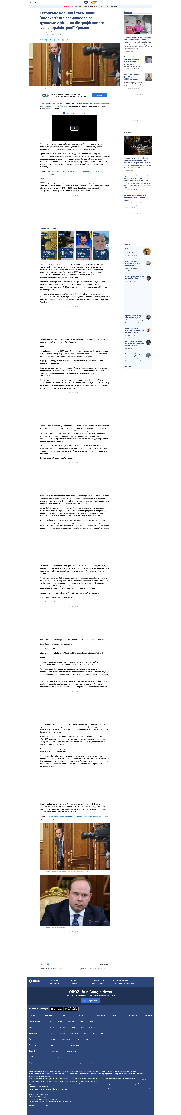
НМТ (102, 1033)
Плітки (61, 1063)
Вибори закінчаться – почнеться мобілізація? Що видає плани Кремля (133, 251)
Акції (77, 1039)
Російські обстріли (112, 6)
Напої (62, 1045)
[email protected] (50, 1101)
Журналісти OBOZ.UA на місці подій (123, 983)
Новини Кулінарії (74, 1045)
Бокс (82, 1027)
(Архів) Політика (49, 32)
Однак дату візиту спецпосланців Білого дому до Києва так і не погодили (138, 166)
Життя (80, 1015)
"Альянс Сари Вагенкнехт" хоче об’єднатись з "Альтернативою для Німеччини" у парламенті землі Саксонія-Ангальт (138, 46)
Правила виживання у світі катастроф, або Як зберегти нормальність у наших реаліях (134, 318)
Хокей (73, 1027)
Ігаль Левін (128, 256)
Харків (60, 1021)
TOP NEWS (128, 133)
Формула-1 (92, 1027)
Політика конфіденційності (121, 980)
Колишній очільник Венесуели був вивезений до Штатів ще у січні (133, 84)
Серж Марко (128, 348)
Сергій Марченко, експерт (132, 361)
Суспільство (132, 1015)
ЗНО (94, 1033)
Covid (80, 1057)
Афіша (52, 1063)
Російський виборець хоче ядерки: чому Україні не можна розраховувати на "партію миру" (134, 356)
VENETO (101, 6)
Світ (63, 1015)
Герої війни (67, 6)
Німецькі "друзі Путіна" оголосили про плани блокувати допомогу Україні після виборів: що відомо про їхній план (137, 39)
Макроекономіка (71, 1051)
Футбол (52, 1027)
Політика (48, 1015)
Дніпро (82, 1021)
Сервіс (86, 1039)
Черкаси (91, 1021)
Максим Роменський (130, 322)
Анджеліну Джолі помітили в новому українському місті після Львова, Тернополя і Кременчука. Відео (131, 59)
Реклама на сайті (55, 983)
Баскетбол (63, 1027)
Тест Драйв (53, 1039)
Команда (73, 980)
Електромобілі (66, 1039)
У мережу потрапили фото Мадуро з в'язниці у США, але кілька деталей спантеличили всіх (133, 77)
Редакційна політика (58, 968)
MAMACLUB (70, 1057)
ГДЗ (51, 1033)
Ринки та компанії (55, 1051)
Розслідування (100, 1015)
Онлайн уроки (74, 1033)
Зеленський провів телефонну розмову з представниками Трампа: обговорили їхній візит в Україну (137, 160)
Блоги (114, 1015)
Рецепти (52, 1045)
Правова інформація (98, 980)
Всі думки (128, 366)
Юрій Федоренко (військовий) (133, 268)
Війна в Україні (76, 6)
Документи (74, 983)
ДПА (85, 1033)
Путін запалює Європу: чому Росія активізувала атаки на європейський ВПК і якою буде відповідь (137, 178)
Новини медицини (55, 1057)
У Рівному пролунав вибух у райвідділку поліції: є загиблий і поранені (136, 197)
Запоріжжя (71, 1021)
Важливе (128, 12)
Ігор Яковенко (129, 335)
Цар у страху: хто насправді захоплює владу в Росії (132, 264)
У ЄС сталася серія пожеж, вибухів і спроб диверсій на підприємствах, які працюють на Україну (137, 185)
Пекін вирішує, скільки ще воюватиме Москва (134, 278)
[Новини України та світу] (83, 969)
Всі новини (148, 1015)
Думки (127, 244)
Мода (79, 1063)
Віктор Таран (128, 281)
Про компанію (54, 980)
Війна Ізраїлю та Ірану (90, 6)
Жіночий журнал (92, 1063)
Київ (51, 1021)
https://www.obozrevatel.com (91, 1071)
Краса (70, 1063)
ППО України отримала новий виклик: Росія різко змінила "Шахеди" (134, 343)
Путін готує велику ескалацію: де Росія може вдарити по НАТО (134, 330)
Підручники (61, 1033)
